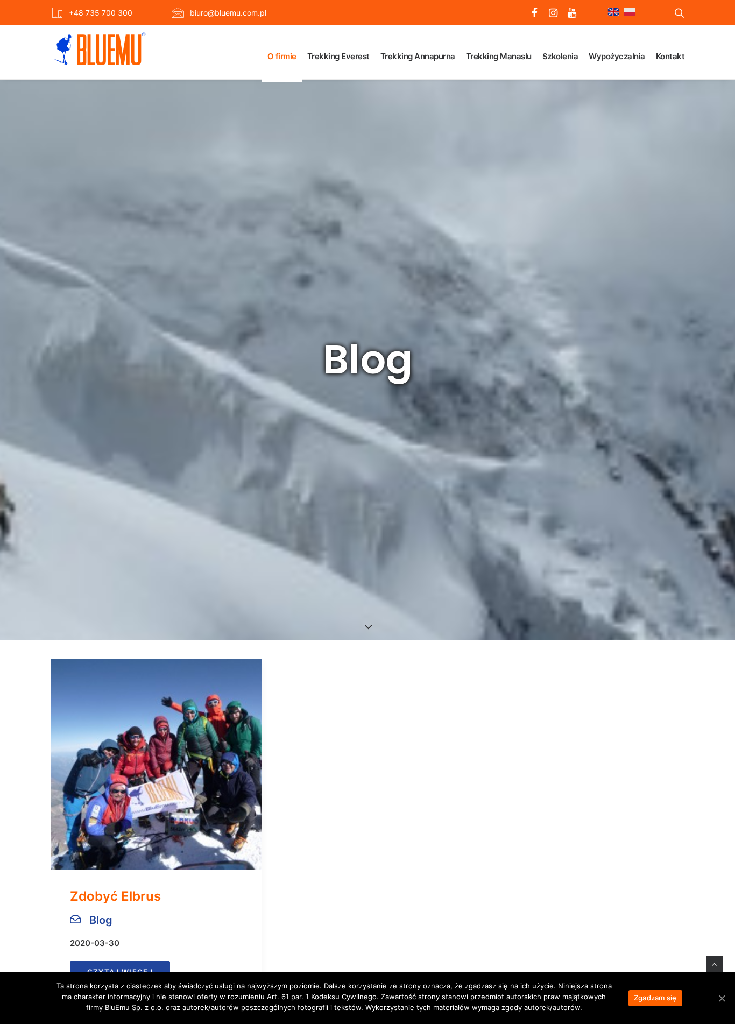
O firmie (281, 56)
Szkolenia (560, 56)
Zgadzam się (655, 997)
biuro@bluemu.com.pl (228, 12)
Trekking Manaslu (499, 56)
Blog (100, 920)
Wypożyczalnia (617, 56)
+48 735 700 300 (100, 12)
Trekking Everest (338, 56)
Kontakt (670, 56)
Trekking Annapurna (417, 56)
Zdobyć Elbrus (115, 896)
